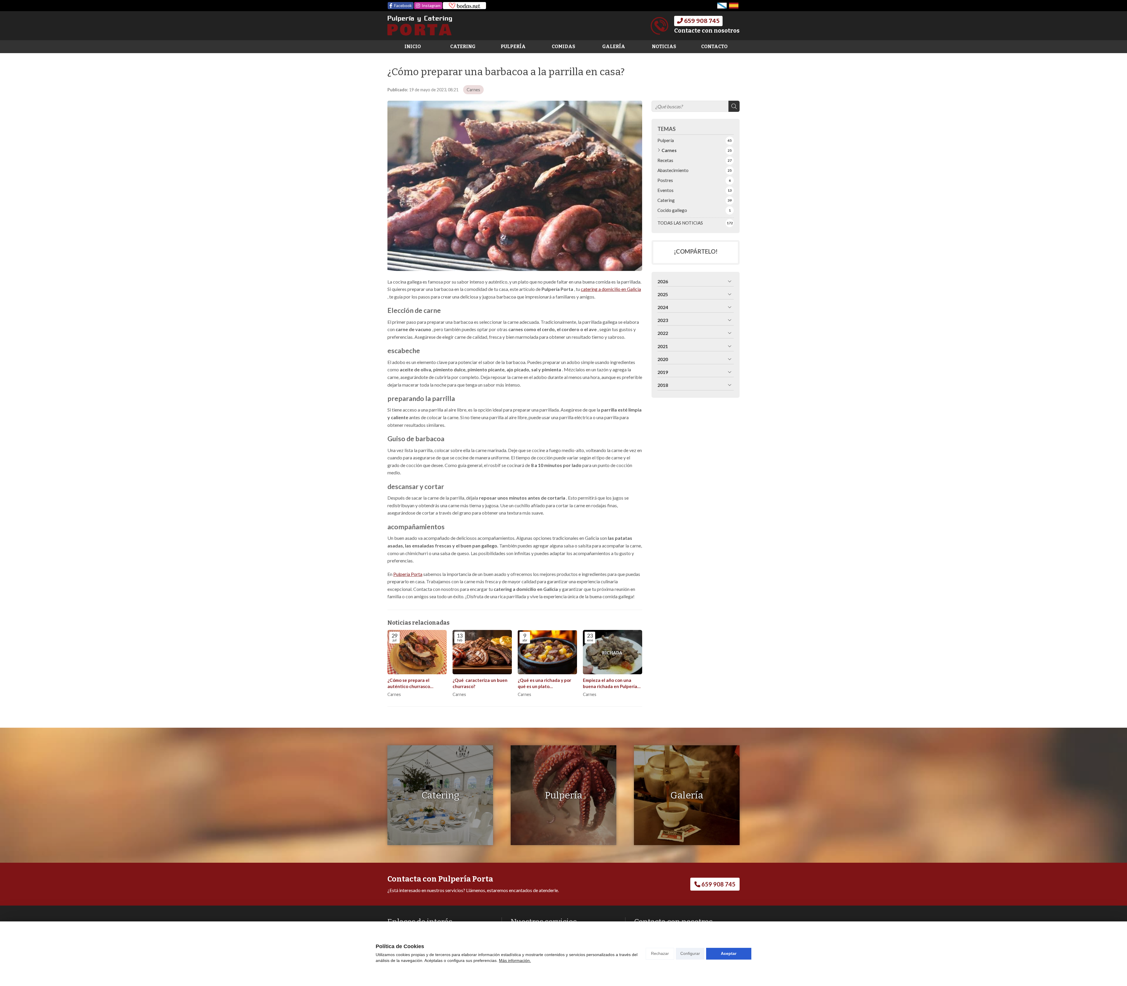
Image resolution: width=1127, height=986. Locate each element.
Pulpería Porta (407, 574)
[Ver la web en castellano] (733, 6)
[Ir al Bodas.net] (464, 5)
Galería (613, 46)
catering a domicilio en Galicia (611, 289)
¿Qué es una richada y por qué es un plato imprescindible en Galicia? (544, 683)
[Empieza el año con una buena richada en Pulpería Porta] (612, 652)
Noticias (664, 46)
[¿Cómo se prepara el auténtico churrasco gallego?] (417, 652)
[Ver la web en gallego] (722, 6)
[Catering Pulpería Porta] (419, 26)
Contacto (714, 46)
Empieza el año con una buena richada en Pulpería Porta (610, 683)
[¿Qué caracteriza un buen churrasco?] (482, 652)
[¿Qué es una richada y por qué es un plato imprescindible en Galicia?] (547, 652)
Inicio (412, 46)
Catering (462, 46)
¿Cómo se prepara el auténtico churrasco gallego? (408, 683)
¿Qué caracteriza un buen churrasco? (480, 683)
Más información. (515, 960)
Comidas (563, 46)
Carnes (473, 89)
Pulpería (513, 46)
